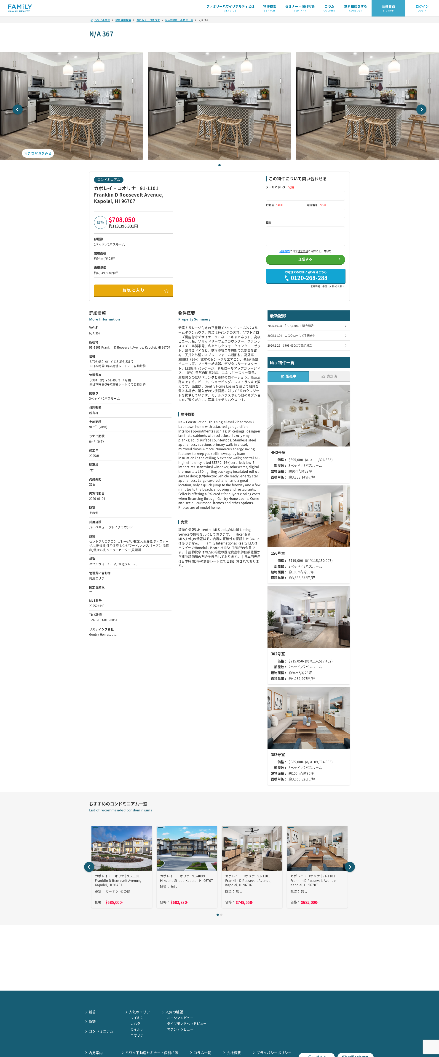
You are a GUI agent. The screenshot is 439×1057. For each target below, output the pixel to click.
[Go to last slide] (89, 867)
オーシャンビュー (180, 1017)
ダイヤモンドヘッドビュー (187, 1023)
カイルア (137, 1029)
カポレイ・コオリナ (148, 20)
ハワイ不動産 (102, 20)
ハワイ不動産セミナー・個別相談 (151, 1052)
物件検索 (269, 8)
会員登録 (388, 8)
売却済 (332, 376)
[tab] (219, 165)
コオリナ (137, 1035)
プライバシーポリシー (274, 1052)
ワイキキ (137, 1017)
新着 (92, 1012)
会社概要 (234, 1052)
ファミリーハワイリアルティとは (230, 8)
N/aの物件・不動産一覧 (179, 20)
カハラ (135, 1023)
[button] (219, 106)
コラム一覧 (202, 1052)
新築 (92, 1021)
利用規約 (284, 251)
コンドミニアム (108, 179)
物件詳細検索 (123, 20)
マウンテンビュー (180, 1029)
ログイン (422, 8)
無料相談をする (355, 8)
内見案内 (96, 1052)
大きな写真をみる (38, 153)
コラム (329, 8)
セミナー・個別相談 (300, 8)
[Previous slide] (18, 109)
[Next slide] (421, 109)
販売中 (291, 376)
